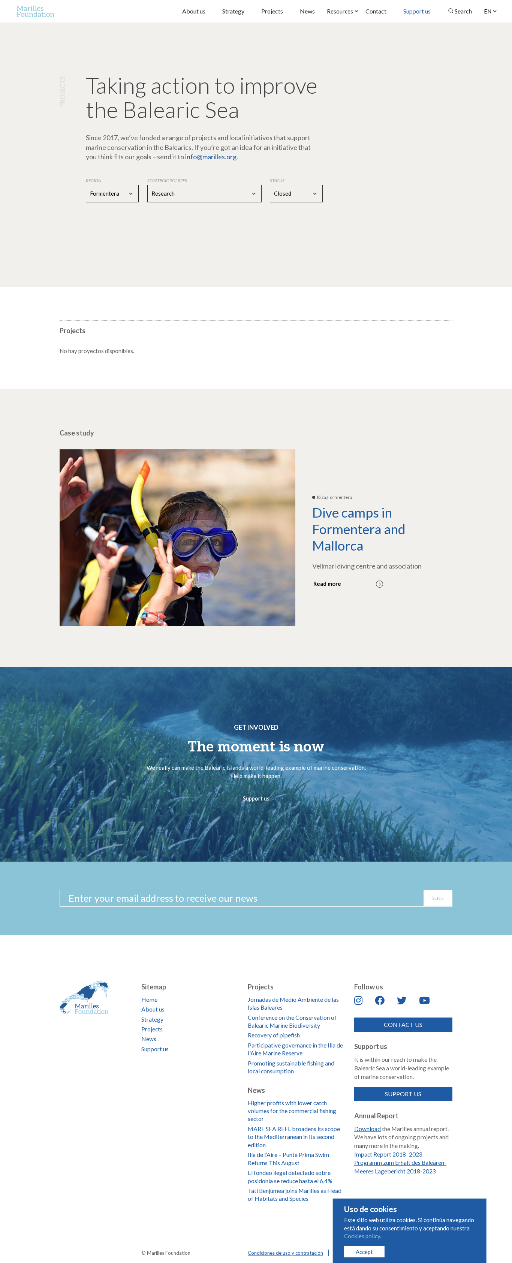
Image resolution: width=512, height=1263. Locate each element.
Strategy (233, 11)
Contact (375, 11)
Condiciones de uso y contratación (285, 1253)
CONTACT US (403, 1024)
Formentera (104, 193)
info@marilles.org (211, 157)
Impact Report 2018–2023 (388, 1154)
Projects (272, 11)
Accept (364, 1251)
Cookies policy (362, 1236)
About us (193, 11)
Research (163, 193)
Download (367, 1128)
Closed (282, 193)
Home (149, 999)
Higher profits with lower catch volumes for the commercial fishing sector (292, 1110)
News (307, 11)
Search (463, 11)
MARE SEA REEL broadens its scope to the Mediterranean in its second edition (294, 1136)
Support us (417, 11)
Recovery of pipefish (274, 1035)
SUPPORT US (403, 1093)
